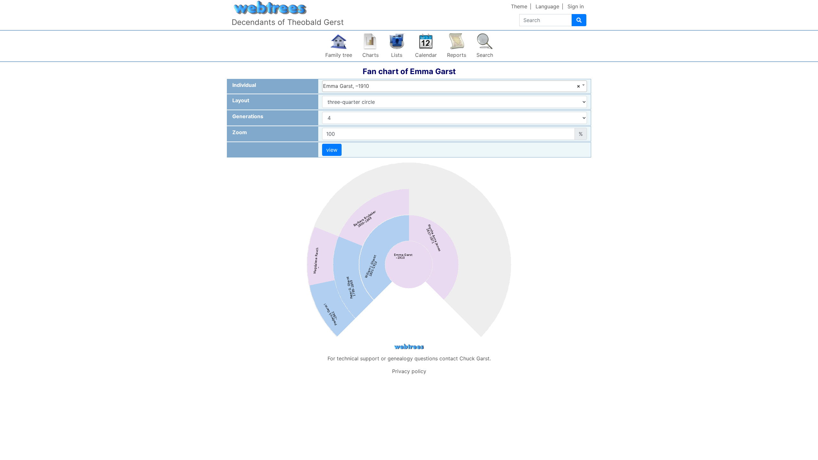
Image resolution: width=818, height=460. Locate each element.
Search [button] (484, 55)
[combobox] (454, 86)
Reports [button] (456, 55)
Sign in (575, 6)
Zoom (239, 132)
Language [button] (547, 6)
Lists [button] (396, 55)
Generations (247, 116)
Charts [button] (370, 55)
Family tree (338, 55)
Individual (244, 85)
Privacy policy (409, 371)
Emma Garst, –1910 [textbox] (451, 86)
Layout (240, 100)
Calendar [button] (426, 55)
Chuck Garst (474, 358)
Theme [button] (519, 6)
